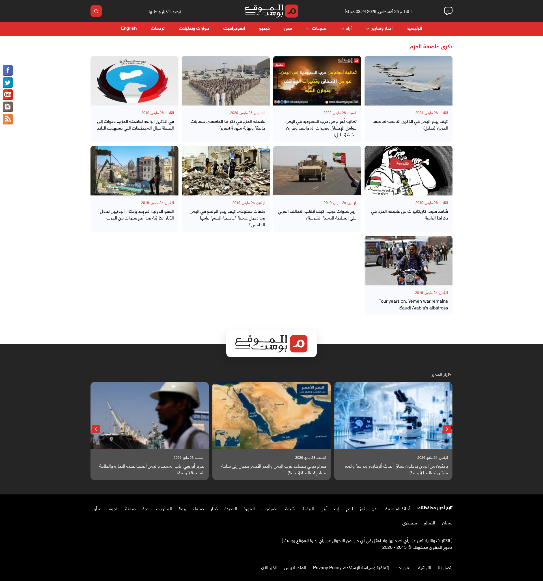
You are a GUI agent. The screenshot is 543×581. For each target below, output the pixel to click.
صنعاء (198, 508)
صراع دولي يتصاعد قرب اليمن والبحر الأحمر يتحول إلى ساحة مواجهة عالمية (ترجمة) (273, 469)
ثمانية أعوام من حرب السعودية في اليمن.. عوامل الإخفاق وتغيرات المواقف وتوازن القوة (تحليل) (320, 127)
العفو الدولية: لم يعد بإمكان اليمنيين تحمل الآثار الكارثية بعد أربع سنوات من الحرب (137, 214)
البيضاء (307, 508)
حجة (146, 508)
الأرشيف (423, 567)
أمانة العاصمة (397, 508)
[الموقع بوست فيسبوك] (8, 70)
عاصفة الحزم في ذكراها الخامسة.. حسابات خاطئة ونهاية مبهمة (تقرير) (228, 124)
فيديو (264, 28)
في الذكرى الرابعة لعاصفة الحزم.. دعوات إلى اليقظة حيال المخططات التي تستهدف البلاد (135, 124)
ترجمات (158, 28)
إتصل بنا (445, 567)
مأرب (95, 508)
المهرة (249, 508)
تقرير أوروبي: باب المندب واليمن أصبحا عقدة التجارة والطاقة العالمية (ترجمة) (151, 469)
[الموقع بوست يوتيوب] (8, 94)
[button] (447, 429)
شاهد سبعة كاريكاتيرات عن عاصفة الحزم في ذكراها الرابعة (409, 214)
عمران (447, 522)
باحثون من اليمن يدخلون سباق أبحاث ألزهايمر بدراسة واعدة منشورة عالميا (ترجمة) (396, 469)
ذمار (214, 508)
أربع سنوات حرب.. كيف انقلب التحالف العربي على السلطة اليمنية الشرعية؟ (317, 214)
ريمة (182, 508)
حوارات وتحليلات (194, 28)
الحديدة (231, 508)
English (129, 28)
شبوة (290, 508)
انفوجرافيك (234, 28)
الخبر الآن (269, 567)
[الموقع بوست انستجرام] (8, 107)
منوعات (319, 28)
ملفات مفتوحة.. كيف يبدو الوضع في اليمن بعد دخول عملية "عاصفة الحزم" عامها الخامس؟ (227, 217)
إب (336, 508)
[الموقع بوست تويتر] (8, 82)
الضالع (429, 522)
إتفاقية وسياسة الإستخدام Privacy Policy (351, 567)
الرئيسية (414, 28)
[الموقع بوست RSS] (8, 119)
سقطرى (409, 522)
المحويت (164, 508)
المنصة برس (295, 567)
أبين (324, 508)
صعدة (130, 508)
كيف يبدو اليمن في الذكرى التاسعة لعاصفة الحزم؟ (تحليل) (410, 124)
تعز (362, 508)
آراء (349, 28)
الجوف (112, 508)
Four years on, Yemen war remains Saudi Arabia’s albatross (413, 304)
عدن (375, 508)
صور (288, 28)
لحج (349, 508)
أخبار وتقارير (382, 28)
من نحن (402, 567)
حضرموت (270, 508)
